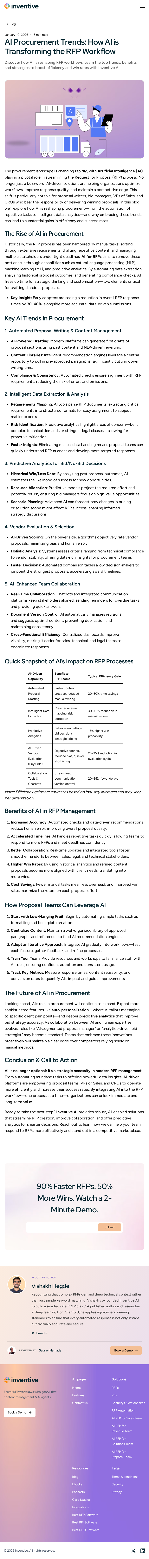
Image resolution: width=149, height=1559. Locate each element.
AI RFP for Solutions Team (122, 1441)
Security (117, 1484)
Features (78, 1395)
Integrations (80, 1507)
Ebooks (77, 1484)
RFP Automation (123, 1410)
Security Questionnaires (128, 1403)
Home (76, 1388)
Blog (75, 1477)
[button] (142, 6)
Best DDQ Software (85, 1530)
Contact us (79, 1403)
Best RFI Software (84, 1522)
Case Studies (81, 1499)
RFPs (115, 1388)
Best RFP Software (85, 1515)
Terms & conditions (125, 1477)
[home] (21, 6)
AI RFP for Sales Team (127, 1418)
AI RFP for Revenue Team (122, 1428)
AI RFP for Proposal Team (122, 1454)
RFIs (115, 1395)
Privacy (117, 1492)
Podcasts (78, 1492)
